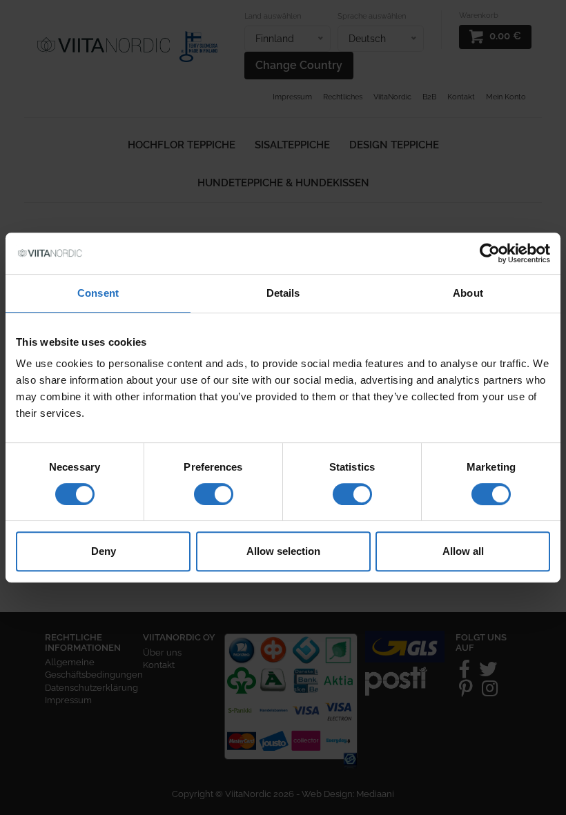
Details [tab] (283, 293)
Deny (103, 551)
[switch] (213, 494)
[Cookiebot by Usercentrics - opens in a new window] (489, 253)
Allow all (463, 551)
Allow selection (283, 551)
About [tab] (468, 293)
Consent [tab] (98, 293)
